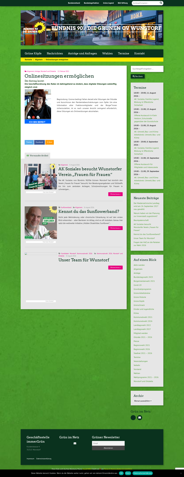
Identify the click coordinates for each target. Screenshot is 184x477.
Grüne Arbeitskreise (142, 293)
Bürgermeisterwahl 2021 (144, 281)
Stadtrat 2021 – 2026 (143, 353)
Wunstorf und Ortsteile (48, 71)
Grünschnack (139, 305)
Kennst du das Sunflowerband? (88, 211)
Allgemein (39, 59)
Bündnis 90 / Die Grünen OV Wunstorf (106, 28)
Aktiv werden (139, 265)
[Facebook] (133, 418)
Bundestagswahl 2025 (143, 277)
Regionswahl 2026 (142, 349)
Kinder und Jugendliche (144, 309)
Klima (136, 313)
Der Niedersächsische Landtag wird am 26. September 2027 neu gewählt (146, 206)
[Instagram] (68, 443)
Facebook (39, 142)
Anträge (37, 71)
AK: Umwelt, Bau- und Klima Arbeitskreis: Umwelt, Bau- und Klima (147, 134)
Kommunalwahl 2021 (143, 317)
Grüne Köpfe (33, 53)
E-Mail (49, 142)
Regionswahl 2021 (142, 345)
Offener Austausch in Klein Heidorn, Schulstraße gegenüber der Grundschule (146, 118)
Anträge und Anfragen (82, 53)
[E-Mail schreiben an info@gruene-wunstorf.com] (139, 418)
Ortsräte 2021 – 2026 (143, 337)
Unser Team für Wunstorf (83, 259)
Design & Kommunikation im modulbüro (118, 469)
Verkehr (137, 365)
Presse (136, 341)
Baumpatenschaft (141, 220)
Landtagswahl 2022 (142, 325)
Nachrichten (55, 53)
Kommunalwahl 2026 (84, 253)
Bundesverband (74, 3)
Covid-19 (137, 285)
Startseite (28, 59)
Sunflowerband (66, 207)
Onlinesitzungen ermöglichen (59, 76)
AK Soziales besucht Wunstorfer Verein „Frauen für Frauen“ (146, 227)
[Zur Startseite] (34, 33)
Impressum (30, 459)
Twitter (29, 142)
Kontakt (139, 53)
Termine (123, 53)
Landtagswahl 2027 (142, 329)
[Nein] (181, 473)
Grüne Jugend (108, 3)
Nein (128, 473)
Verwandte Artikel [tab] (39, 155)
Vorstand (137, 369)
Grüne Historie (140, 297)
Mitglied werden (141, 333)
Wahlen (107, 53)
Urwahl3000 (87, 469)
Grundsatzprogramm (142, 289)
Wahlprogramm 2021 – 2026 (146, 377)
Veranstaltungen (141, 361)
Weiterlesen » (115, 194)
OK (121, 473)
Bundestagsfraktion (91, 3)
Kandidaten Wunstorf (68, 253)
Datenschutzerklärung (43, 459)
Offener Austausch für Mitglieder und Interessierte (146, 165)
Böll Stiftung (123, 3)
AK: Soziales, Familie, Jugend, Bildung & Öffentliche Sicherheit (146, 102)
